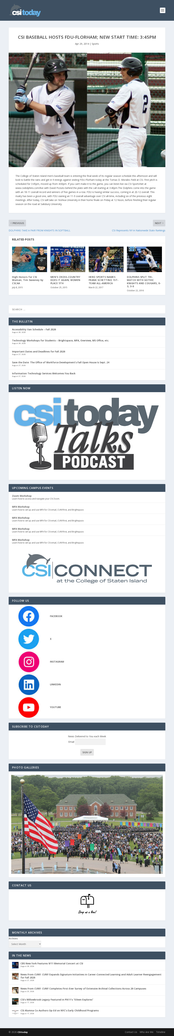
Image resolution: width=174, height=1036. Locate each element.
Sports (95, 43)
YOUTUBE (55, 707)
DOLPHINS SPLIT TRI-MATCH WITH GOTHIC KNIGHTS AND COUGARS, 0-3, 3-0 (144, 281)
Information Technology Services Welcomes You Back (43, 373)
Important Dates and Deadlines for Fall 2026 (38, 351)
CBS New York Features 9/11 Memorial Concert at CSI (52, 963)
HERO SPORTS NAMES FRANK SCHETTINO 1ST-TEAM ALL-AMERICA (104, 280)
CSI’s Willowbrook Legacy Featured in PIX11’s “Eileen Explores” (57, 999)
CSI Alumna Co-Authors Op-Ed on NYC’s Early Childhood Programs (60, 1010)
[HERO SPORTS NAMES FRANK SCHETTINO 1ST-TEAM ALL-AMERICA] (106, 259)
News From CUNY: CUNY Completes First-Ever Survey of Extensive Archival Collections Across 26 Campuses (83, 988)
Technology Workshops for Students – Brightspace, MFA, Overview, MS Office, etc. (60, 340)
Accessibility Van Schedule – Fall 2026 (34, 329)
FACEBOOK (56, 616)
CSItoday (23, 1032)
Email (71, 741)
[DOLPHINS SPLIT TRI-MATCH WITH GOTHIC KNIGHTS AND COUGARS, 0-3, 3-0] (144, 259)
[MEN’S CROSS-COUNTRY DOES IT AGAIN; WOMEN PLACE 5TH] (67, 259)
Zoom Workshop (22, 495)
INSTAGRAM (57, 661)
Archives (13, 938)
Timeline (160, 1032)
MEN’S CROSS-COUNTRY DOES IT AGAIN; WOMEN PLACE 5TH (65, 280)
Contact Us (131, 1032)
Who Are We (146, 1032)
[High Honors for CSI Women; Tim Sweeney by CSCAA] (29, 259)
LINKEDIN (55, 684)
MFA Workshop (21, 506)
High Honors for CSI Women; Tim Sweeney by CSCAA (28, 280)
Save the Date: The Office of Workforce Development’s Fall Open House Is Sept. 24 (60, 362)
